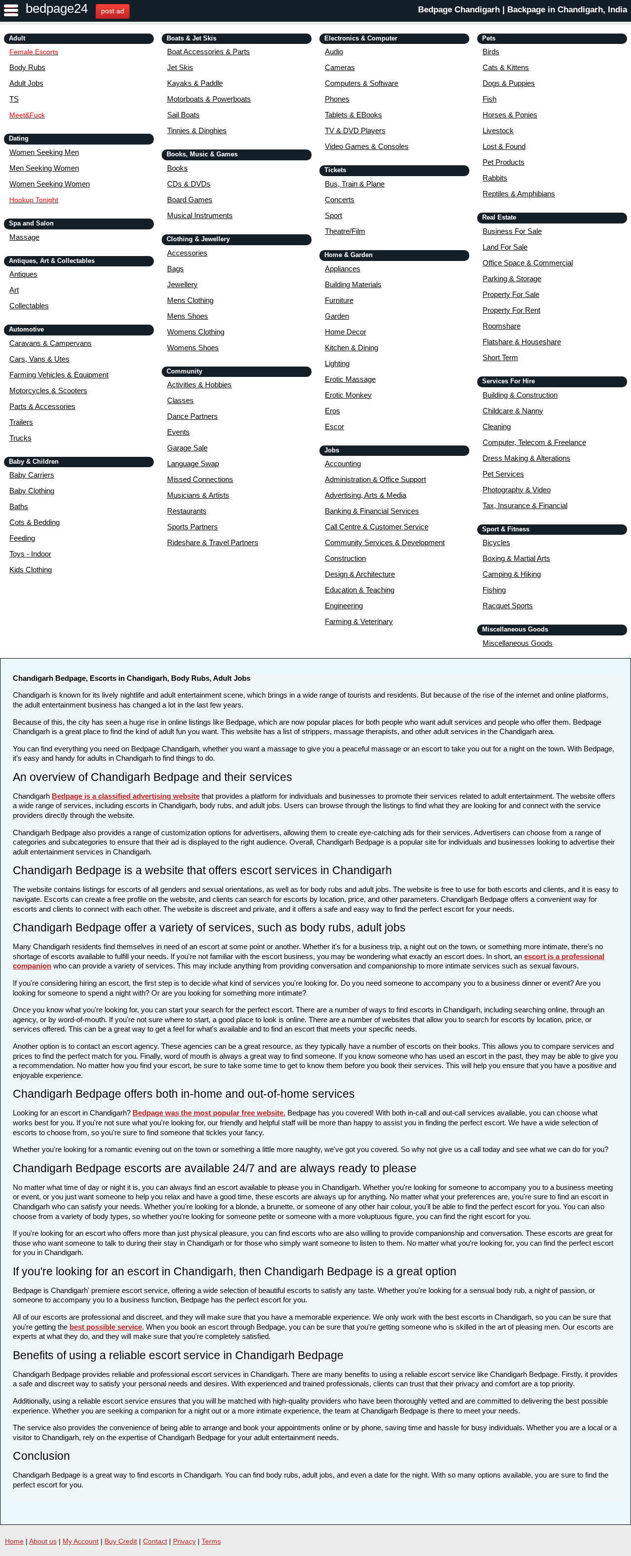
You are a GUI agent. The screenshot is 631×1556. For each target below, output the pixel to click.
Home (14, 1541)
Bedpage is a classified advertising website (126, 796)
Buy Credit (121, 1541)
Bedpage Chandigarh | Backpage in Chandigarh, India (522, 9)
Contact (155, 1541)
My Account (81, 1541)
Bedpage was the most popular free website (208, 1113)
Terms (211, 1541)
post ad (112, 11)
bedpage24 (57, 8)
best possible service (106, 1327)
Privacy (184, 1541)
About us (43, 1541)
